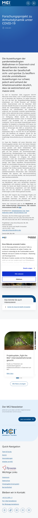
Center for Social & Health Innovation (18, 307)
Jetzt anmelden (26, 419)
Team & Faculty (7, 451)
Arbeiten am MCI (7, 461)
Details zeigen (27, 268)
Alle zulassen (19, 274)
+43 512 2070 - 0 (7, 497)
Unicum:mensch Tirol (20, 212)
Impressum (5, 477)
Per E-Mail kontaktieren (9, 501)
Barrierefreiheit (7, 487)
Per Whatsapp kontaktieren (10, 504)
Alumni (4, 455)
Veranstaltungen (7, 458)
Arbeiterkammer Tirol (18, 211)
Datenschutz (6, 480)
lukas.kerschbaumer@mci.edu (11, 230)
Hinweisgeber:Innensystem (10, 484)
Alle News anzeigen (19, 384)
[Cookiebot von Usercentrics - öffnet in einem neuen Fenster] (28, 237)
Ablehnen (19, 279)
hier (20, 207)
